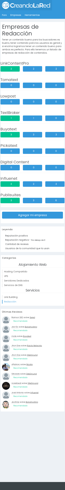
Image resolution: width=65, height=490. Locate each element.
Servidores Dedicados (16, 280)
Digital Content (14, 162)
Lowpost (8, 96)
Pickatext (8, 145)
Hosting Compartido (15, 271)
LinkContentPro (14, 63)
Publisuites (10, 194)
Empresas (15, 15)
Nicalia (29, 364)
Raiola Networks (34, 345)
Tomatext (9, 79)
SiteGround (32, 355)
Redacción (10, 301)
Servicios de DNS (13, 285)
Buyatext (8, 129)
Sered (32, 317)
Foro (4, 15)
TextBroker (10, 112)
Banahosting (31, 326)
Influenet (8, 178)
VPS (6, 276)
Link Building (11, 297)
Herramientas (32, 15)
